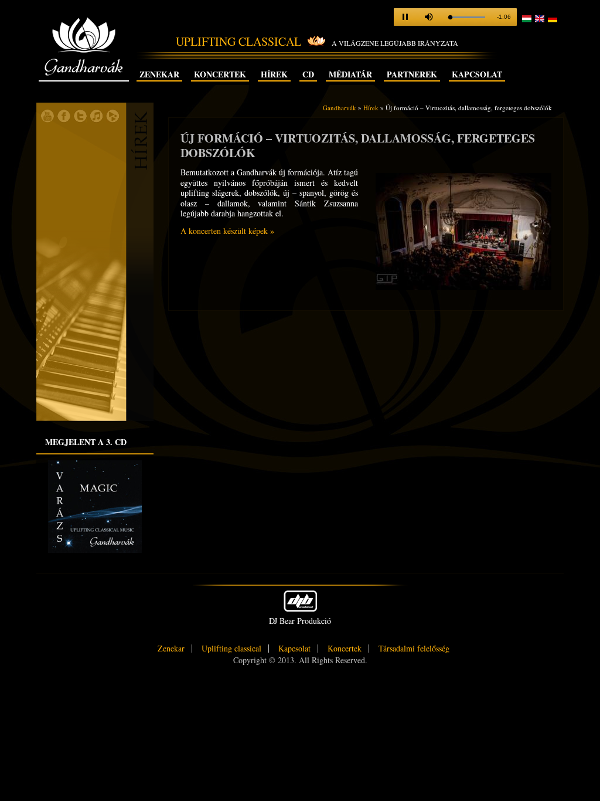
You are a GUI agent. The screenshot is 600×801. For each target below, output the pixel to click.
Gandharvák (83, 67)
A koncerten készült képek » (227, 230)
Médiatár (350, 74)
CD (308, 74)
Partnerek (412, 74)
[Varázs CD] (95, 550)
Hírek (274, 74)
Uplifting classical (231, 648)
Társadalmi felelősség (414, 648)
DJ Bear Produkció (300, 620)
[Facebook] (64, 119)
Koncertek (220, 74)
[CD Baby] (113, 119)
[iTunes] (97, 119)
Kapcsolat (477, 74)
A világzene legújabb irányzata (395, 42)
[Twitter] (80, 119)
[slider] (465, 17)
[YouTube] (47, 119)
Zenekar (159, 74)
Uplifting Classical (238, 41)
